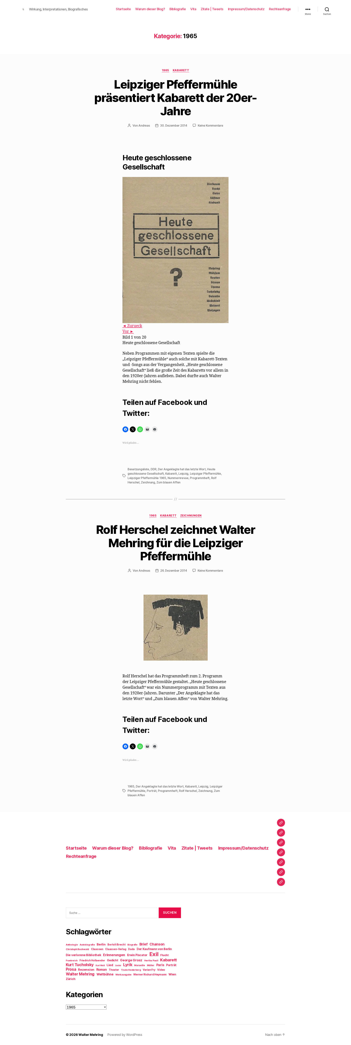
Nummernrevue (178, 478)
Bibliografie (177, 9)
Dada (131, 949)
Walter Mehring (80, 974)
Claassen (97, 949)
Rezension (86, 969)
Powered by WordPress (124, 1035)
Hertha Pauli (151, 960)
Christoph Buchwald (77, 949)
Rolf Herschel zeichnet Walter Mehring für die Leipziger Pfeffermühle (175, 542)
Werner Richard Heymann (150, 974)
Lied (110, 965)
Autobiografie (87, 944)
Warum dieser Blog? (150, 9)
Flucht (164, 955)
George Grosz (131, 960)
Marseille (139, 965)
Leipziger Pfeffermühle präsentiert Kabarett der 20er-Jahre (175, 97)
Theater (114, 969)
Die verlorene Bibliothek (83, 955)
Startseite (123, 9)
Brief (143, 944)
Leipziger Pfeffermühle (205, 473)
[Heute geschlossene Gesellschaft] (175, 250)
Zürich (70, 979)
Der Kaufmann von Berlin (154, 949)
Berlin (101, 944)
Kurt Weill (100, 965)
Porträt (151, 791)
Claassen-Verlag (115, 949)
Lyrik (127, 964)
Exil (153, 954)
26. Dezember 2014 (173, 570)
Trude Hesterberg (131, 970)
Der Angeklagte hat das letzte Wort (182, 469)
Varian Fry (149, 969)
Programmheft (200, 478)
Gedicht (112, 960)
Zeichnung (148, 482)
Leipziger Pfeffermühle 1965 (147, 478)
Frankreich (72, 960)
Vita (193, 9)
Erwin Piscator (137, 955)
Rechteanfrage (280, 9)
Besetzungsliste (138, 469)
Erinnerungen (114, 955)
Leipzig (183, 473)
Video (161, 969)
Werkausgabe (123, 974)
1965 (165, 70)
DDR (153, 469)
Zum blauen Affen (168, 482)
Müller (150, 965)
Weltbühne (105, 974)
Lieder (118, 965)
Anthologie (72, 944)
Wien (172, 974)
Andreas (144, 125)
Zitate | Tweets (212, 9)
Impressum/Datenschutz (246, 9)
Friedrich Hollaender (92, 960)
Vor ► (128, 331)
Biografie (132, 944)
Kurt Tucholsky (80, 964)
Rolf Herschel (188, 791)
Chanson (157, 944)
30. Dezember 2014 (173, 125)
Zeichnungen (191, 515)
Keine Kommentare (210, 125)
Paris (160, 965)
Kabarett (181, 70)
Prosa (71, 969)
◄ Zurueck (132, 325)
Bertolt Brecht (116, 944)
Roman (101, 969)
